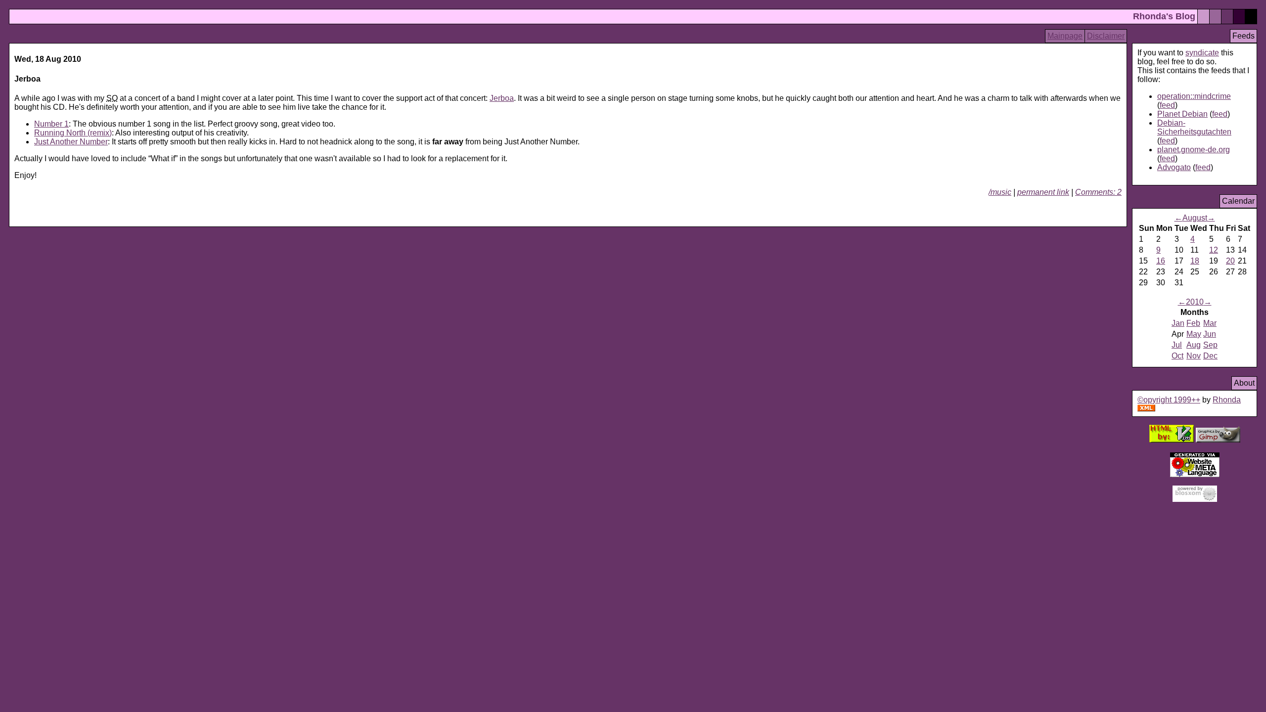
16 (1160, 261)
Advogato (1174, 167)
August (1194, 218)
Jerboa (502, 98)
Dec (1210, 356)
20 (1230, 261)
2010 (1195, 302)
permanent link (1043, 192)
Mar (1210, 323)
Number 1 (51, 124)
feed (1167, 105)
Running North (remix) (73, 133)
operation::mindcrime (1194, 96)
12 (1213, 250)
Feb (1193, 323)
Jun (1209, 334)
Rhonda (1227, 400)
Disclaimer (1106, 36)
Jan (1178, 323)
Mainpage (1065, 36)
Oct (1177, 356)
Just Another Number (71, 141)
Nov (1193, 356)
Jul (1177, 345)
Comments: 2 (1098, 192)
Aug (1193, 345)
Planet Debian (1182, 114)
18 (1194, 261)
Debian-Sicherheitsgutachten (1194, 127)
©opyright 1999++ (1168, 400)
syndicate (1202, 52)
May (1193, 334)
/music (1000, 192)
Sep (1210, 345)
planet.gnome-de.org (1193, 149)
